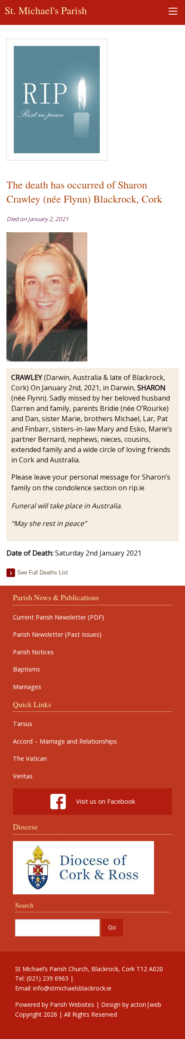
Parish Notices (33, 652)
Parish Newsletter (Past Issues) (57, 635)
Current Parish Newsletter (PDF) (58, 617)
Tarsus (22, 724)
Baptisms (26, 669)
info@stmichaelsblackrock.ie (72, 988)
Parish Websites (72, 1004)
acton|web (145, 1004)
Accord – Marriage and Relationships (65, 741)
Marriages (27, 687)
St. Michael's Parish (46, 10)
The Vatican (30, 759)
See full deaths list (42, 572)
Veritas (23, 776)
